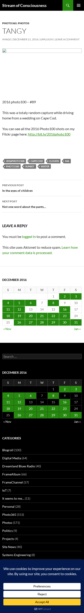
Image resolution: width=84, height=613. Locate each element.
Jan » (77, 329)
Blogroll (7, 450)
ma (67, 161)
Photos (23, 23)
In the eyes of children (17, 187)
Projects (8, 539)
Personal (8, 506)
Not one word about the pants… (24, 204)
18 (8, 316)
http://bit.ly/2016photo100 (49, 134)
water (45, 166)
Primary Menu (78, 5)
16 (65, 309)
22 (53, 316)
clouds (54, 161)
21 (42, 316)
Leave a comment (67, 39)
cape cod (37, 161)
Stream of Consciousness (24, 5)
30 (65, 322)
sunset (29, 166)
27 (30, 322)
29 (53, 322)
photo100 (12, 166)
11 (8, 309)
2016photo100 (15, 161)
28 (42, 322)
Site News (9, 547)
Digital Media (11, 458)
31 (76, 322)
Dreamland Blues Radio (18, 466)
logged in (29, 236)
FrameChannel (12, 482)
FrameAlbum (11, 474)
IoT (4, 490)
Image (6, 39)
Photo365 (9, 23)
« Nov (7, 329)
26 (19, 322)
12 (19, 309)
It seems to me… (13, 498)
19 (19, 316)
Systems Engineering (16, 555)
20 (30, 316)
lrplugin (46, 39)
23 (65, 316)
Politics (7, 531)
